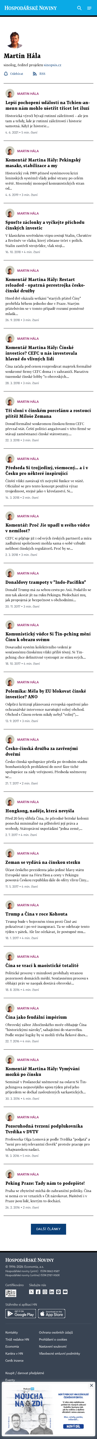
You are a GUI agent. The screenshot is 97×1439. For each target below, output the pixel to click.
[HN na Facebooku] (38, 1292)
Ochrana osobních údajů (56, 1332)
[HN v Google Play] (20, 1313)
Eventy (10, 1380)
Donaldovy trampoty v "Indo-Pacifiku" (45, 582)
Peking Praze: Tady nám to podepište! (45, 1183)
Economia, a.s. (34, 1266)
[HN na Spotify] (58, 1292)
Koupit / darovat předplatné (24, 1373)
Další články (48, 1229)
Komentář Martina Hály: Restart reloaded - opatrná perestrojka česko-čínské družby (45, 285)
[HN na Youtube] (65, 1292)
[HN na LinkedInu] (51, 1292)
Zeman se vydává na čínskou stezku (42, 863)
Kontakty (11, 1332)
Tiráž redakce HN (17, 1339)
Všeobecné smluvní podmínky (59, 1353)
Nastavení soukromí (52, 1346)
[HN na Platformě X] (31, 1292)
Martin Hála (28, 93)
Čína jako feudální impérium (36, 1017)
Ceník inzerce (14, 1360)
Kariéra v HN (14, 1353)
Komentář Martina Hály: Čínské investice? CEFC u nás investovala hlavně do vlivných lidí (41, 353)
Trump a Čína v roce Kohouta (36, 914)
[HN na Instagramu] (45, 1292)
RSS (42, 74)
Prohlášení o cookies (53, 1339)
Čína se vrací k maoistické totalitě (42, 966)
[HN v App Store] (51, 1313)
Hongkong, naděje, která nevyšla (39, 811)
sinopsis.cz (52, 65)
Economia (12, 1346)
